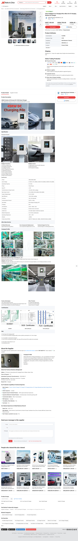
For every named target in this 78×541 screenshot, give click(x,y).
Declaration (52, 536)
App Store (4, 529)
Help (55, 6)
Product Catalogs (18, 498)
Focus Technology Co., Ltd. (30, 536)
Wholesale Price (46, 533)
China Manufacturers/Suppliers (29, 533)
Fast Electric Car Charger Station (37, 523)
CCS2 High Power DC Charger (6, 501)
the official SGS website (30, 350)
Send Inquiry (53, 27)
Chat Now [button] (70, 27)
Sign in (75, 3)
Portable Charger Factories (7, 520)
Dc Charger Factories (41, 520)
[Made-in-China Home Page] (8, 2)
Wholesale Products (39, 533)
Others (2, 503)
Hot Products (14, 533)
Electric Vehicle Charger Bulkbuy (52, 523)
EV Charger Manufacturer (38, 387)
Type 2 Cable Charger (43, 501)
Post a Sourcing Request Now (35, 441)
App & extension (62, 6)
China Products (20, 533)
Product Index (60, 533)
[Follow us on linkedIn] (76, 529)
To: (7, 427)
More (2, 525)
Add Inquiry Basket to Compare (22, 45)
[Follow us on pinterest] (74, 529)
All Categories (5, 6)
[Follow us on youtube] (72, 529)
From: (7, 424)
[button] (45, 2)
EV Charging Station (29, 387)
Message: (6, 430)
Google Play (12, 529)
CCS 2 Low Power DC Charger (25, 501)
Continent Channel (53, 533)
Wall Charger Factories (30, 520)
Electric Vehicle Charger (14, 387)
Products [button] (21, 2)
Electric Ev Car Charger (52, 520)
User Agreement (45, 536)
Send (10, 441)
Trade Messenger (20, 529)
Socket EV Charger (61, 501)
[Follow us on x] (69, 529)
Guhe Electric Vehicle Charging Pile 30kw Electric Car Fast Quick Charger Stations (23, 466)
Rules (76, 6)
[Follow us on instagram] (70, 529)
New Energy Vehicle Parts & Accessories (27, 8)
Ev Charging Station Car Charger (22, 523)
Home (2, 8)
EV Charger (22, 387)
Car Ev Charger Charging (63, 520)
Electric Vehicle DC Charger (7, 514)
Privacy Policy (57, 536)
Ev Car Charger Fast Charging (7, 523)
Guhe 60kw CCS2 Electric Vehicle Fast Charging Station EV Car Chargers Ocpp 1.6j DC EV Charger (69, 466)
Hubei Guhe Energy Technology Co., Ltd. (55, 17)
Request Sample (66, 29)
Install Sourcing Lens (32, 529)
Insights (64, 533)
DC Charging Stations (41, 8)
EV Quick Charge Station (31, 514)
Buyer (50, 6)
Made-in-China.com (34, 534)
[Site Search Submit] (49, 2)
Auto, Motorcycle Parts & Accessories (12, 8)
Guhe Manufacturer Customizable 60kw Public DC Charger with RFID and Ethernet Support (54, 488)
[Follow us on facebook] (67, 529)
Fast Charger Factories (19, 520)
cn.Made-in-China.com (50, 534)
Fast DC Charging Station (19, 514)
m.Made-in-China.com (42, 534)
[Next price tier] (76, 23)
